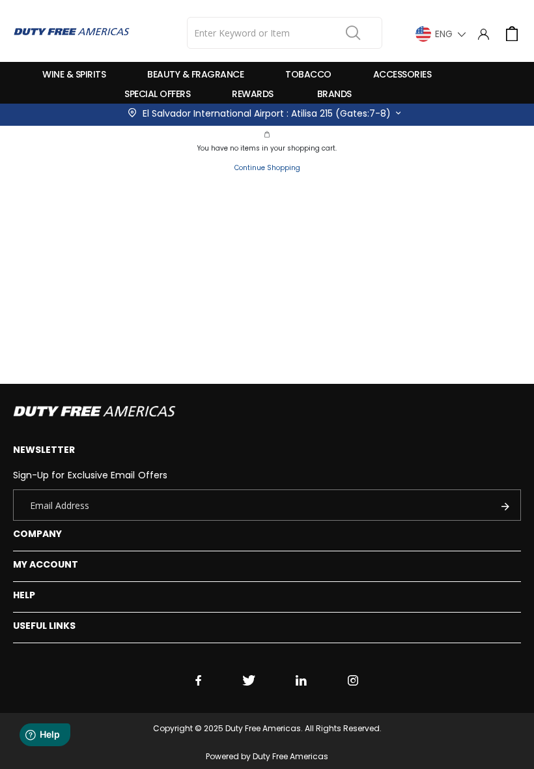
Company (37, 533)
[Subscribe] (508, 505)
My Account (46, 564)
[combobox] (284, 33)
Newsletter (44, 449)
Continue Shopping (267, 168)
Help (24, 595)
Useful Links (44, 625)
